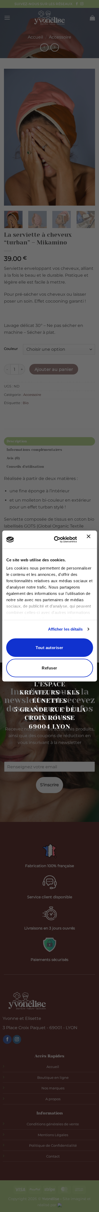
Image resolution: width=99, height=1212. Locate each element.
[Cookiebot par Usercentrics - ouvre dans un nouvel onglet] (57, 539)
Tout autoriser (49, 647)
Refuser (49, 668)
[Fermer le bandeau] (90, 540)
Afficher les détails (65, 629)
